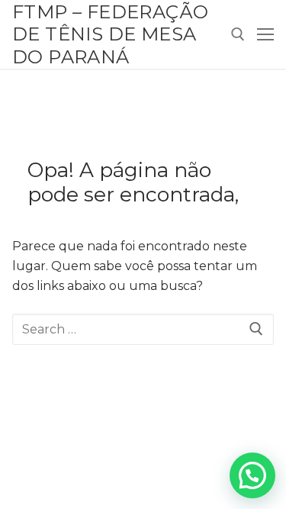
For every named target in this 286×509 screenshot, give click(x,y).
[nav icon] (265, 34)
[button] (252, 475)
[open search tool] (238, 34)
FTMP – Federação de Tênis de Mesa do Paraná (110, 34)
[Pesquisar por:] (143, 330)
